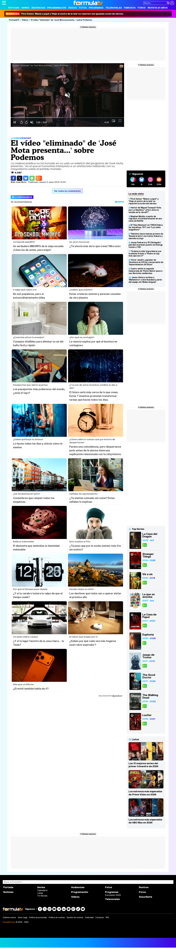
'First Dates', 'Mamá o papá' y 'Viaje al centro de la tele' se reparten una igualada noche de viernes (64, 13)
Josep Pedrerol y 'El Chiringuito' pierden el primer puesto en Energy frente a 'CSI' (146, 245)
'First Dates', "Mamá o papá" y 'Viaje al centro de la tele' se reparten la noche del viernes (143, 201)
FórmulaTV (14, 19)
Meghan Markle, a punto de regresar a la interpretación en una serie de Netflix (145, 219)
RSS (107, 917)
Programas (96, 7)
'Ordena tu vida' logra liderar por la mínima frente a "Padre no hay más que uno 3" (145, 253)
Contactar (99, 917)
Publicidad (89, 917)
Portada (8, 887)
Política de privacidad (38, 917)
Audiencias (38, 7)
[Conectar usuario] (172, 3)
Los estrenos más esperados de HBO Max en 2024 (145, 821)
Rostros (144, 887)
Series (25, 7)
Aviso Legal (22, 917)
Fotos (83, 7)
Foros (142, 7)
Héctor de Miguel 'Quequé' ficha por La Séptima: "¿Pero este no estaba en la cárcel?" (145, 210)
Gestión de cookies (75, 917)
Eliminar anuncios (89, 27)
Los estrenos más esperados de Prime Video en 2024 (145, 793)
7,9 (144, 706)
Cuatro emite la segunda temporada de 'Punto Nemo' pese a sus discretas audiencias (145, 271)
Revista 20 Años (158, 7)
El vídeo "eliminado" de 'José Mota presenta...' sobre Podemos (61, 19)
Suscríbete (145, 896)
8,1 (144, 643)
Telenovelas (114, 7)
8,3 (144, 545)
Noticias (13, 7)
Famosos (130, 7)
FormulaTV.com (9, 922)
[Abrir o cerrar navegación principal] (4, 3)
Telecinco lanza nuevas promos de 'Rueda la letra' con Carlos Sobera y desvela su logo (146, 236)
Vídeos (72, 7)
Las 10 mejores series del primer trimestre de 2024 (143, 765)
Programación (56, 7)
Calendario (42, 890)
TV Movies (42, 895)
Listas (40, 893)
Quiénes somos (9, 917)
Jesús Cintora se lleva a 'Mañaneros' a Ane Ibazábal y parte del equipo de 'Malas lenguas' (145, 280)
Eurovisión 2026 (113, 895)
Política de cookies (57, 917)
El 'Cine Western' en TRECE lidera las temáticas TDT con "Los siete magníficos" (146, 227)
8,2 (144, 666)
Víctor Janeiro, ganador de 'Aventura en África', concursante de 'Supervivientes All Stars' (146, 262)
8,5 (144, 625)
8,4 (144, 582)
